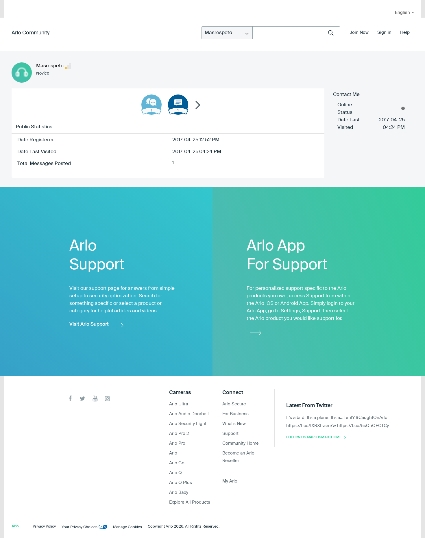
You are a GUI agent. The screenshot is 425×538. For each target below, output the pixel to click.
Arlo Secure (234, 404)
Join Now (359, 32)
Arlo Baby (178, 492)
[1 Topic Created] (178, 104)
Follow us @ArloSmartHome (313, 437)
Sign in (384, 32)
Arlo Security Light (187, 424)
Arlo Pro (177, 443)
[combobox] (296, 32)
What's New (234, 424)
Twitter (82, 398)
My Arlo (12, 3)
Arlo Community (30, 33)
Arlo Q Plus (180, 483)
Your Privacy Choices (79, 527)
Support (230, 433)
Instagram (107, 398)
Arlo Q (175, 473)
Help (405, 32)
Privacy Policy (44, 526)
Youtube (95, 398)
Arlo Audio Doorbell (189, 414)
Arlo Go (176, 463)
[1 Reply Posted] (151, 104)
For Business (235, 414)
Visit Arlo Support (89, 324)
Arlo (173, 453)
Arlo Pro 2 (179, 433)
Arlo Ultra (178, 404)
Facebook (70, 398)
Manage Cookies (127, 527)
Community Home (240, 443)
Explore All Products (189, 502)
